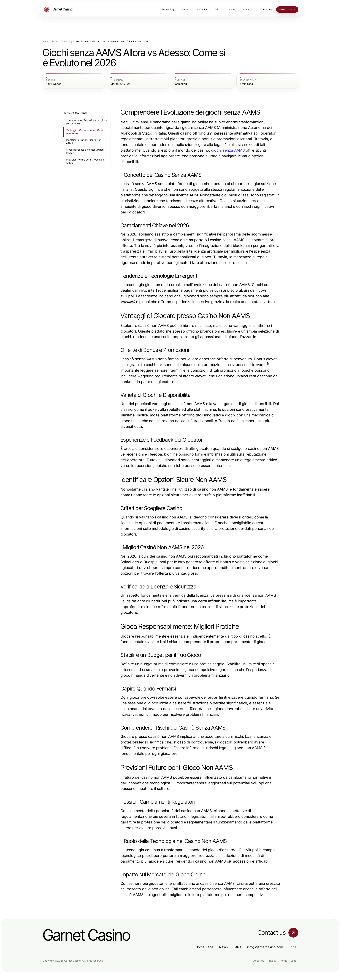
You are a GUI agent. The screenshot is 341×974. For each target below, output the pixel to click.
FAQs (237, 947)
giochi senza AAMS (228, 150)
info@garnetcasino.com (265, 947)
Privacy (272, 960)
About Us (258, 960)
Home (46, 41)
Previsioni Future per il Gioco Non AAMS (85, 161)
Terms (283, 960)
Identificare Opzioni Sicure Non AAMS (83, 141)
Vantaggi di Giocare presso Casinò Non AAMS (85, 132)
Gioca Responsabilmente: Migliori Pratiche (85, 151)
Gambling (67, 41)
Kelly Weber (53, 83)
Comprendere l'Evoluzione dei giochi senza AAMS (86, 122)
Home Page (204, 947)
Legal (294, 960)
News (55, 41)
